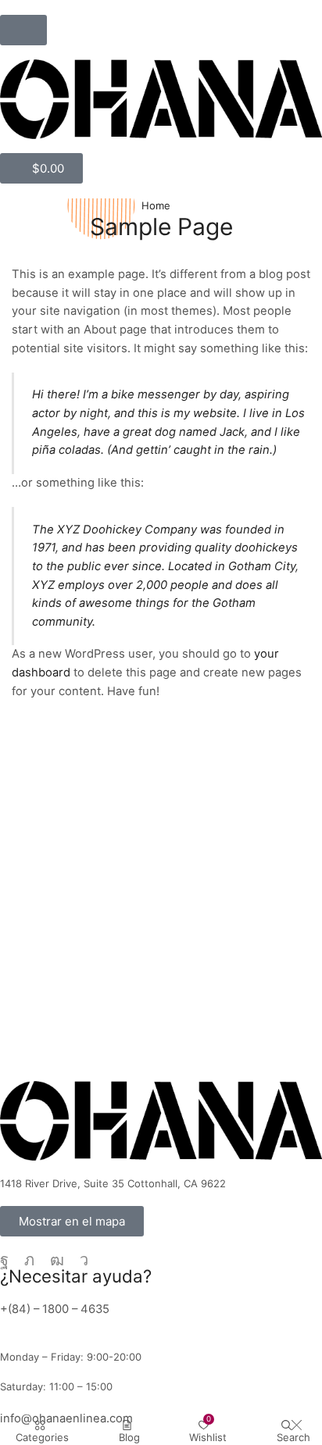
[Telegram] (84, 1260)
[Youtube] (57, 1260)
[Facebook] (4, 1260)
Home (155, 205)
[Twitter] (29, 1260)
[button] (23, 30)
